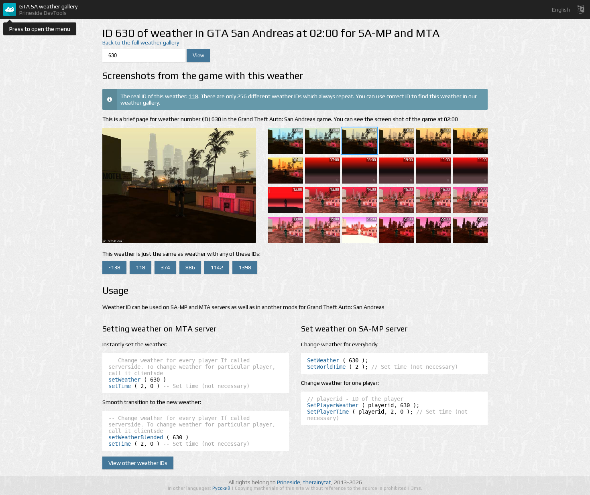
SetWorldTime (326, 367)
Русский (222, 488)
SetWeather (323, 360)
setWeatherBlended (135, 437)
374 (165, 267)
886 (190, 267)
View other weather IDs (137, 463)
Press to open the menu (39, 29)
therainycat (317, 482)
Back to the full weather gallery (140, 42)
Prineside (288, 482)
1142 (216, 267)
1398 (244, 267)
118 (193, 96)
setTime (119, 386)
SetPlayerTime (328, 411)
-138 (114, 267)
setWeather (124, 379)
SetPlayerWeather (332, 405)
